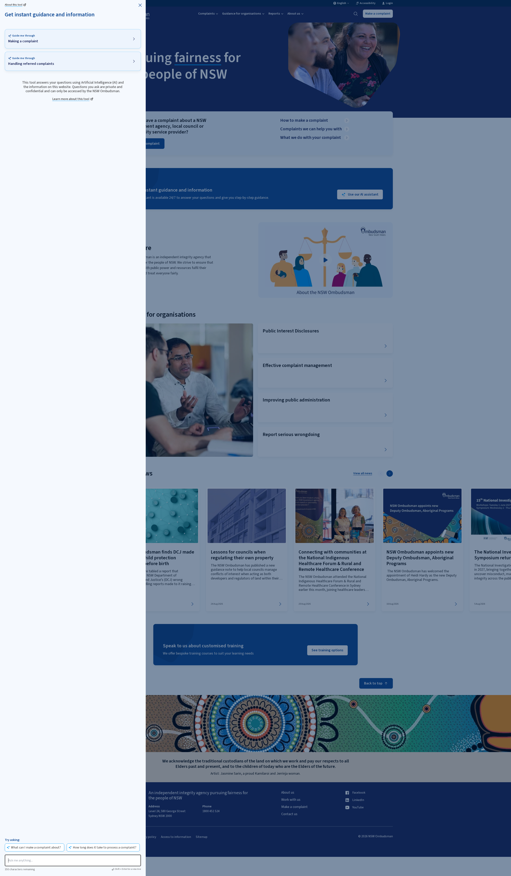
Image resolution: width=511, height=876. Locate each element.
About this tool (13, 5)
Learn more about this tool (70, 99)
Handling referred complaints (31, 64)
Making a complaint (23, 41)
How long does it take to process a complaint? (104, 847)
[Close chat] (140, 5)
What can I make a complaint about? (36, 847)
